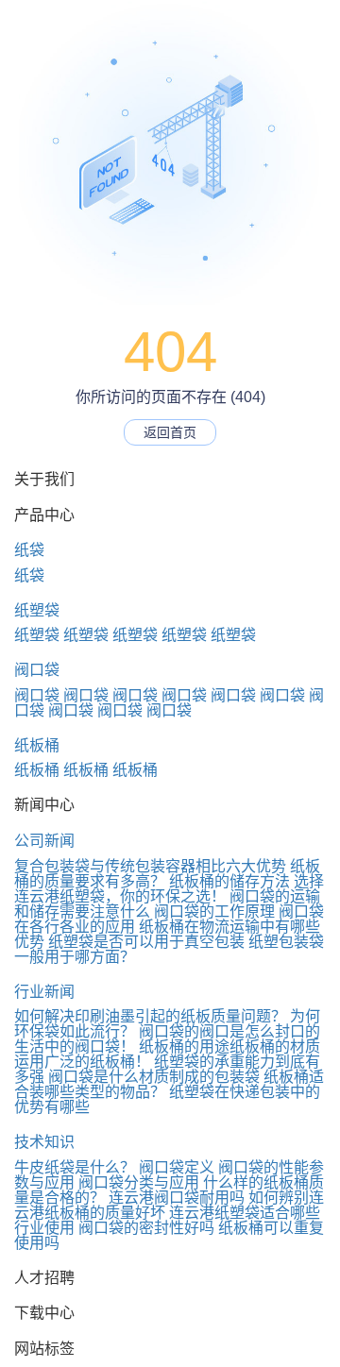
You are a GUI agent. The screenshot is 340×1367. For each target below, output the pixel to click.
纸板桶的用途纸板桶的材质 (229, 1046)
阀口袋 (37, 670)
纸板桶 (37, 745)
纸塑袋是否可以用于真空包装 (146, 942)
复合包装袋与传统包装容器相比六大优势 (150, 866)
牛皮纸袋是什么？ (74, 1167)
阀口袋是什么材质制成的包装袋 (154, 1077)
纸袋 (29, 550)
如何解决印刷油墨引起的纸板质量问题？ (150, 1016)
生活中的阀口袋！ (74, 1046)
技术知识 (44, 1142)
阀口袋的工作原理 (214, 911)
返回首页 (170, 432)
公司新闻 (44, 841)
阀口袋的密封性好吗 (146, 1228)
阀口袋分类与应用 (138, 1182)
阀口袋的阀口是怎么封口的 (229, 1031)
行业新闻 (44, 992)
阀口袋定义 (176, 1167)
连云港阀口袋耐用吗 (177, 1198)
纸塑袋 (37, 610)
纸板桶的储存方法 (229, 881)
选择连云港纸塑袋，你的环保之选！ (169, 888)
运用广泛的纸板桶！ (82, 1062)
